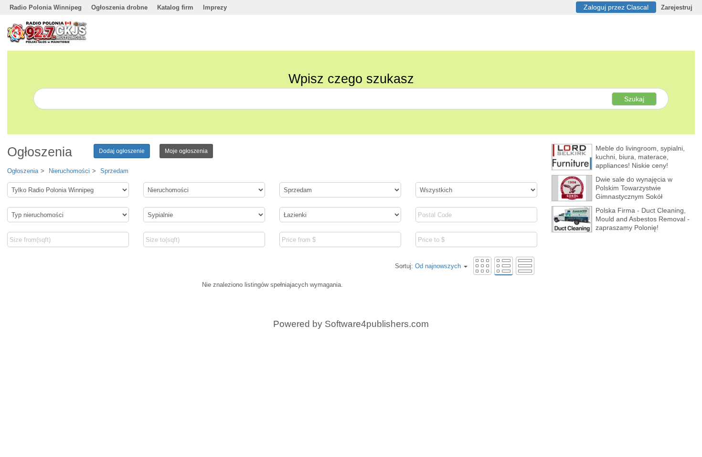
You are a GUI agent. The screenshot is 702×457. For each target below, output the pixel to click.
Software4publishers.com (377, 324)
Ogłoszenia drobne (119, 7)
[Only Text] (525, 265)
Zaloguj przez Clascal (616, 7)
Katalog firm (175, 7)
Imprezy (215, 7)
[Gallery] (482, 265)
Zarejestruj (676, 7)
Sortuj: (428, 266)
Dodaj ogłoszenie (122, 151)
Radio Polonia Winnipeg (46, 7)
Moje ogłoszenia (186, 151)
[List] (504, 265)
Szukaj (634, 99)
